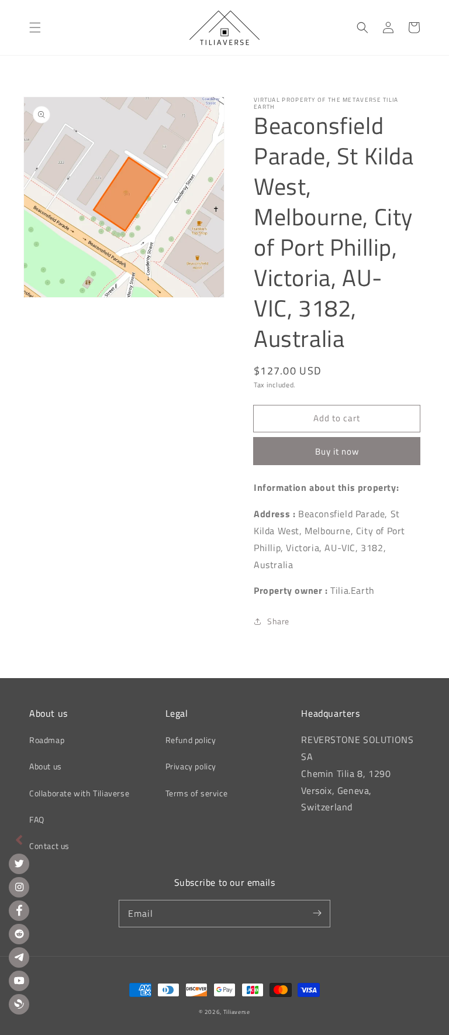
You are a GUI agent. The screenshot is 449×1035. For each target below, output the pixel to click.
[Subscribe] (317, 913)
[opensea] (19, 1004)
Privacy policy (190, 766)
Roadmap (46, 740)
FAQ (36, 819)
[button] (35, 27)
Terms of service (196, 793)
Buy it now (337, 451)
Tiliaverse (236, 1012)
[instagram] (19, 887)
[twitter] (19, 864)
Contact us (49, 846)
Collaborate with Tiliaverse (79, 793)
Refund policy (190, 740)
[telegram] (19, 957)
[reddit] (19, 934)
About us (45, 766)
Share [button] (278, 621)
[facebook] (19, 910)
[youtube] (19, 981)
